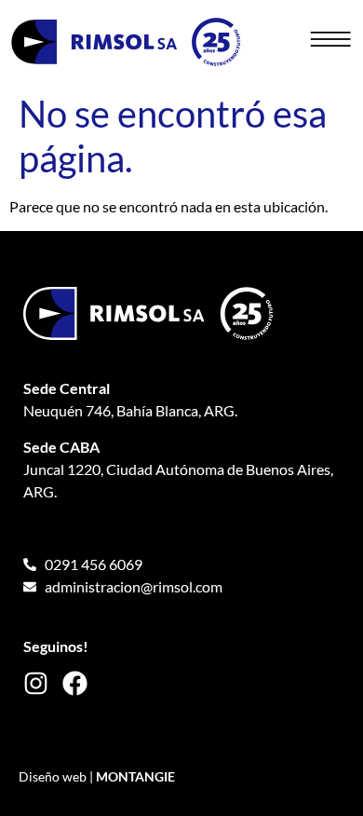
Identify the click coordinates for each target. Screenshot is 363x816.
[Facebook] (74, 683)
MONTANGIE (135, 776)
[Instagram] (35, 683)
